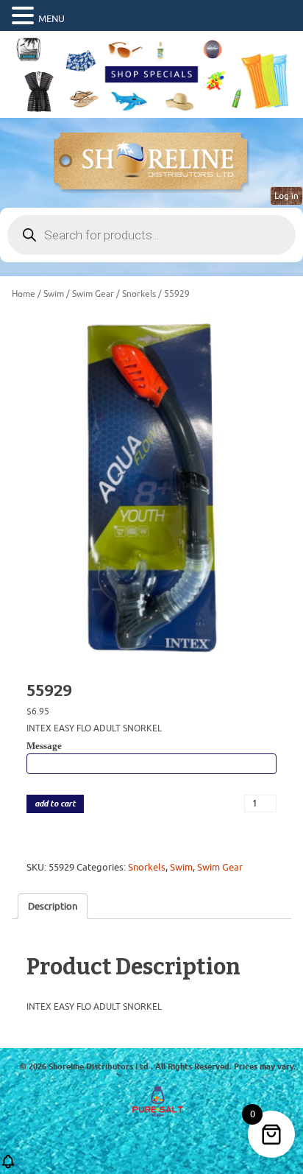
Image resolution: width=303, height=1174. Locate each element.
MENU (51, 19)
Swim (53, 294)
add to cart (55, 803)
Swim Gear (93, 294)
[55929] (151, 485)
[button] (25, 16)
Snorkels (139, 294)
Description (52, 906)
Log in (286, 196)
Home (23, 294)
